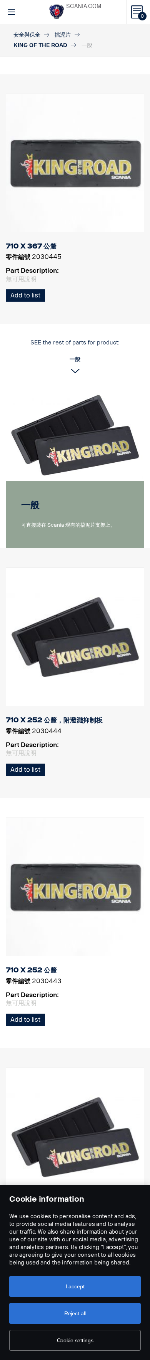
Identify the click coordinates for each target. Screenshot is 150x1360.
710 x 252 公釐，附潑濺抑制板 (54, 720)
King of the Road (40, 45)
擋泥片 (63, 35)
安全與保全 (26, 35)
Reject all (75, 1313)
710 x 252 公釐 (31, 970)
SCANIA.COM (83, 6)
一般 (30, 504)
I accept (75, 1286)
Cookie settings (75, 1340)
